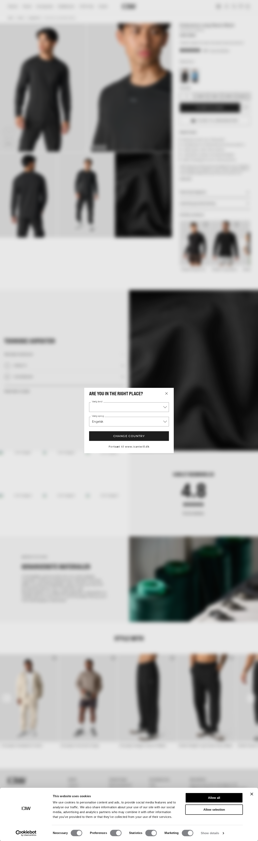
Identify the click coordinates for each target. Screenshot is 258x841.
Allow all (214, 797)
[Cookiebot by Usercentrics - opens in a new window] (26, 833)
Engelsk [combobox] (97, 421)
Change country (129, 436)
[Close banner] (251, 794)
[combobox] (129, 407)
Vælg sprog (98, 416)
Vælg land (97, 402)
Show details (210, 833)
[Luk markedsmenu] (166, 393)
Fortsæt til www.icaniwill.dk (129, 446)
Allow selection (214, 809)
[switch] (116, 833)
